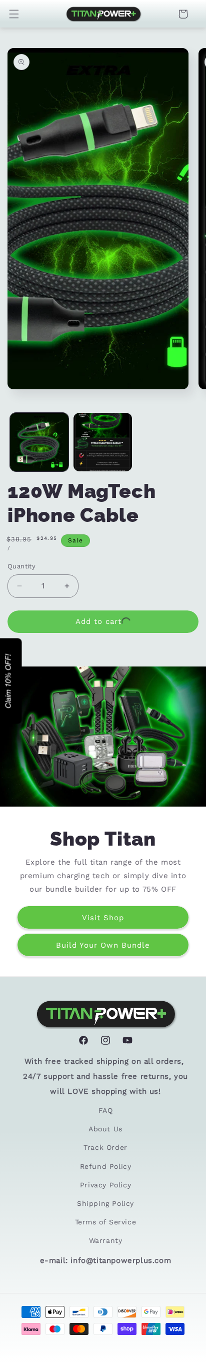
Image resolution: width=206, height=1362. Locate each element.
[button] (19, 14)
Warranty (105, 1240)
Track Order (106, 1147)
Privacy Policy (105, 1185)
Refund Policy (106, 1166)
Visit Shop (103, 917)
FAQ (105, 1110)
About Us (105, 1129)
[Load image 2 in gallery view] (103, 442)
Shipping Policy (105, 1203)
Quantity (22, 566)
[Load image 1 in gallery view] (39, 442)
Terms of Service (105, 1222)
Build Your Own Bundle (103, 944)
